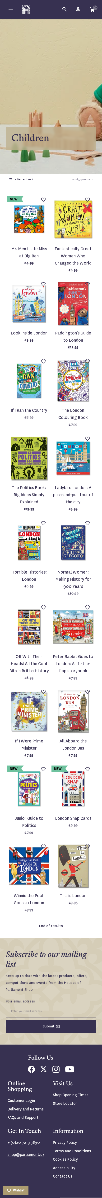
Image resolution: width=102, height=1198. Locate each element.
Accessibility (64, 1167)
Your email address (20, 1001)
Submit (49, 1026)
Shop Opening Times (70, 1094)
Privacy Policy (65, 1142)
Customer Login (21, 1100)
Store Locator (65, 1103)
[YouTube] (69, 1071)
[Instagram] (56, 1071)
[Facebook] (31, 1071)
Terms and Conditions (72, 1151)
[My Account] (78, 9)
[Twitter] (44, 1070)
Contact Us (62, 1176)
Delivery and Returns (26, 1109)
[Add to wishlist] (96, 6)
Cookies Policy (65, 1159)
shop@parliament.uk (26, 1154)
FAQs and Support (23, 1117)
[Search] (65, 9)
